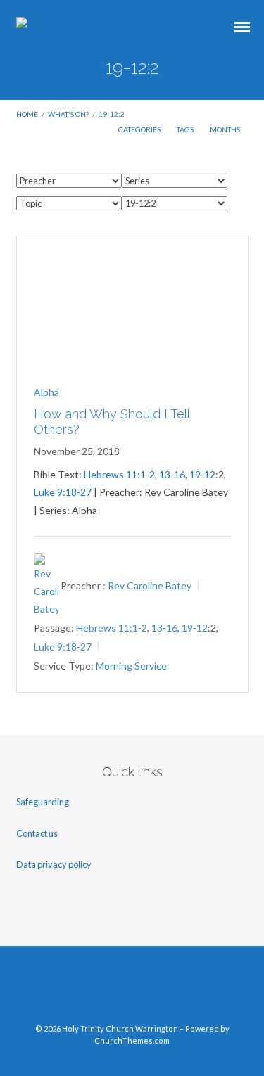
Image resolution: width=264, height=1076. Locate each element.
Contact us (37, 833)
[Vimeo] (132, 990)
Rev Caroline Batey (149, 585)
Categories (140, 129)
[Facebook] (79, 990)
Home (27, 114)
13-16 (172, 474)
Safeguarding (42, 801)
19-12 (202, 474)
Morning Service (131, 666)
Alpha (46, 392)
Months (225, 129)
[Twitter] (106, 990)
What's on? (68, 114)
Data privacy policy (54, 864)
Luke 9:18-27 (63, 492)
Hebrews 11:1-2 (119, 474)
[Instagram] (158, 990)
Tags (186, 129)
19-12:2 (112, 114)
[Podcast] (185, 990)
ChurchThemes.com (132, 1040)
